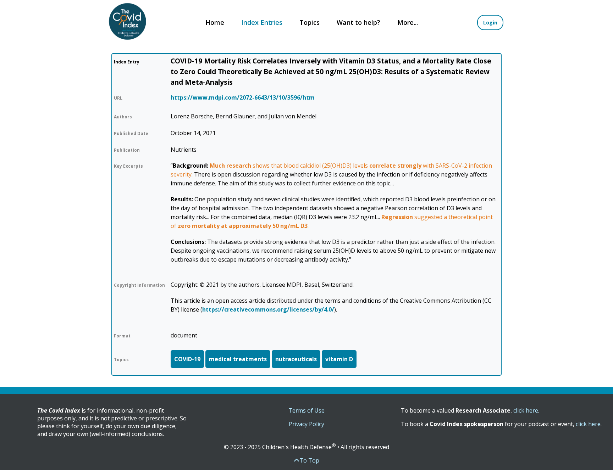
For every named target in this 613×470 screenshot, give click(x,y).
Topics (309, 22)
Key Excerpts (128, 166)
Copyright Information (139, 285)
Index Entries (261, 22)
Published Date (131, 133)
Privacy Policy (306, 424)
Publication (127, 150)
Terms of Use (306, 410)
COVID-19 (187, 359)
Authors (123, 117)
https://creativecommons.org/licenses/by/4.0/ (268, 309)
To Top (309, 460)
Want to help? (358, 22)
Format (122, 336)
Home (214, 22)
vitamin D (339, 359)
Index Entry (126, 62)
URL (118, 98)
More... (407, 22)
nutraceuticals (296, 359)
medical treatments (238, 359)
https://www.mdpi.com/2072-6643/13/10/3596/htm (243, 97)
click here (525, 410)
